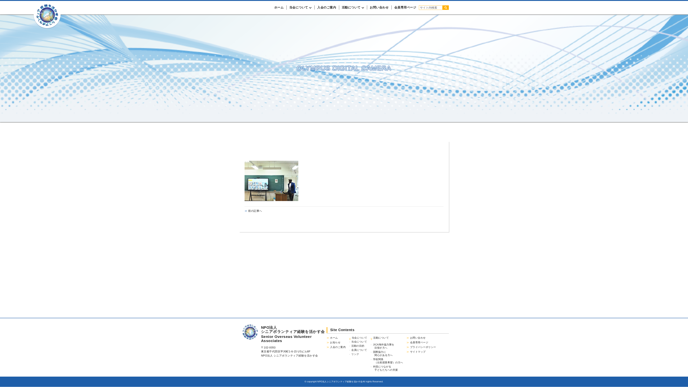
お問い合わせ (379, 7)
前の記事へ (254, 210)
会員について (359, 349)
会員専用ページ (405, 7)
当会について (359, 341)
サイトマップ (418, 351)
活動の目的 (357, 345)
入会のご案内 (326, 7)
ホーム (279, 7)
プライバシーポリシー (423, 347)
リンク (355, 354)
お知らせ (335, 342)
